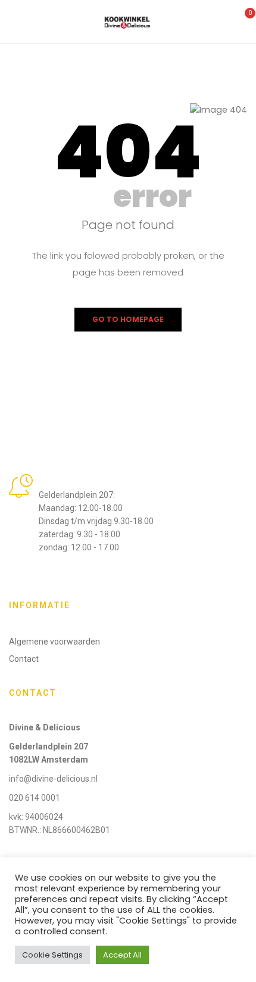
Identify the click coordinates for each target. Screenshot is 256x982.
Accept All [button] (122, 955)
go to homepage (128, 319)
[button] (243, 20)
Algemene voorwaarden (54, 641)
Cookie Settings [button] (52, 955)
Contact (24, 659)
